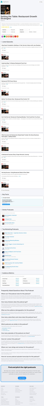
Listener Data (17, 389)
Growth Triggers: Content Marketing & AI (14, 244)
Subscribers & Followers (5, 401)
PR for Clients (32, 389)
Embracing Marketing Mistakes (12, 240)
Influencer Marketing (33, 393)
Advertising (31, 390)
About (2, 390)
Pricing (2, 389)
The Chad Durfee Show (10, 247)
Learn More (22, 378)
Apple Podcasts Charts (19, 402)
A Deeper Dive (8, 219)
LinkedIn (31, 401)
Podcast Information (18, 390)
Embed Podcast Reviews (5, 404)
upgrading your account (5, 314)
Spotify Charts (17, 404)
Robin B (3, 20)
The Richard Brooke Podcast (11, 259)
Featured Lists (17, 401)
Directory (16, 400)
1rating (10, 27)
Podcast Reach (3, 400)
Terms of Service (32, 400)
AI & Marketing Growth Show (11, 266)
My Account (3, 393)
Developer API (3, 394)
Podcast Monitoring (33, 394)
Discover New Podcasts (5, 402)
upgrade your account (38, 306)
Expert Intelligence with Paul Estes (13, 251)
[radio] (2, 27)
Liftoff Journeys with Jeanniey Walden (14, 262)
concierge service (21, 343)
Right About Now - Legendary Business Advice (16, 232)
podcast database (31, 336)
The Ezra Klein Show (9, 222)
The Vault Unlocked (9, 236)
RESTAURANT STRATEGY (11, 215)
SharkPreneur (8, 255)
